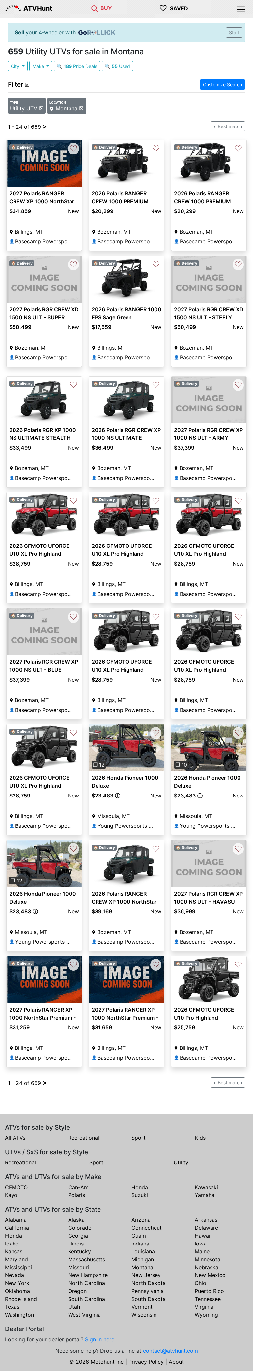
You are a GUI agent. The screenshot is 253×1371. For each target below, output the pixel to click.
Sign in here (99, 1339)
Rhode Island (21, 1299)
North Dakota (148, 1283)
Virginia (204, 1306)
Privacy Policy (146, 1361)
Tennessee (208, 1299)
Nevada (14, 1275)
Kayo (11, 1195)
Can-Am (78, 1187)
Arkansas (206, 1220)
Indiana (140, 1243)
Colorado (80, 1227)
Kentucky (79, 1251)
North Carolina (86, 1283)
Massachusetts (86, 1259)
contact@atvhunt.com (170, 1350)
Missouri (78, 1267)
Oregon (77, 1291)
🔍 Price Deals (77, 66)
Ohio (200, 1283)
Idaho (12, 1243)
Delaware (206, 1227)
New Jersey (146, 1275)
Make (38, 66)
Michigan (142, 1259)
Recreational (83, 1137)
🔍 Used (117, 66)
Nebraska (206, 1267)
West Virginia (84, 1314)
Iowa (201, 1243)
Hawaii (203, 1235)
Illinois (76, 1243)
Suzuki (139, 1195)
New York (17, 1283)
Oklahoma (17, 1291)
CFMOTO (16, 1187)
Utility (181, 1162)
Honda (139, 1187)
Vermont (142, 1306)
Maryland (16, 1259)
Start (234, 32)
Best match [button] (229, 126)
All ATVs (15, 1137)
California (17, 1227)
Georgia (78, 1235)
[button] (94, 747)
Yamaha (204, 1195)
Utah (74, 1306)
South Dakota (148, 1299)
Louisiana (143, 1251)
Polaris (76, 1195)
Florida (13, 1235)
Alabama (16, 1220)
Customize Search (222, 84)
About (176, 1361)
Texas (12, 1306)
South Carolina (86, 1299)
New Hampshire (88, 1275)
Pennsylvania (147, 1291)
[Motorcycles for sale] (94, 8)
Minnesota (207, 1259)
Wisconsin (143, 1314)
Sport (138, 1137)
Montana (142, 1267)
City (16, 66)
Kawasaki (206, 1187)
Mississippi (18, 1267)
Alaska (76, 1220)
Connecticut (146, 1227)
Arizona (141, 1220)
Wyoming (206, 1314)
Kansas (13, 1251)
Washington (19, 1314)
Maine (202, 1251)
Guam (138, 1235)
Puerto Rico (209, 1291)
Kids (200, 1137)
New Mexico (210, 1275)
